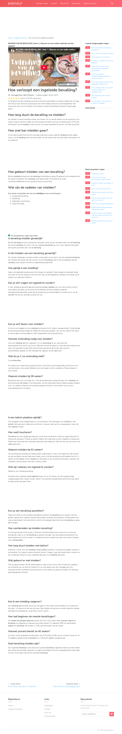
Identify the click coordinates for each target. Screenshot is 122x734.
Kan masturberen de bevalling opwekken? (101, 49)
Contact (47, 709)
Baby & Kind (64, 3)
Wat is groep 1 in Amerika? (101, 57)
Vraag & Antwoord (89, 3)
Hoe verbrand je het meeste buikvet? (101, 96)
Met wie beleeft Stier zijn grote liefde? (102, 222)
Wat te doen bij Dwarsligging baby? (66, 686)
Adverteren (48, 705)
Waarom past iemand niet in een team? (102, 193)
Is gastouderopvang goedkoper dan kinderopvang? (102, 208)
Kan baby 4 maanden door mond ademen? (102, 62)
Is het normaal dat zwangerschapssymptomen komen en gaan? (101, 76)
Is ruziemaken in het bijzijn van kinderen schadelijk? (102, 102)
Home (10, 38)
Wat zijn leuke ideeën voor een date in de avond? (102, 199)
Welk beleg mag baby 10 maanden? (22, 686)
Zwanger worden (42, 3)
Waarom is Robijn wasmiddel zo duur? (102, 184)
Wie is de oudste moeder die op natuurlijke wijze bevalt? (102, 83)
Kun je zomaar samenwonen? (101, 189)
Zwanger (54, 3)
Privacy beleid (49, 716)
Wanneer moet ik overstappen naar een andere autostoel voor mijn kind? (102, 215)
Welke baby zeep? (98, 174)
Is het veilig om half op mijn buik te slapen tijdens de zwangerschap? (102, 90)
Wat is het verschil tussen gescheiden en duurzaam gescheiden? (100, 68)
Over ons (47, 712)
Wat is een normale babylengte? (102, 204)
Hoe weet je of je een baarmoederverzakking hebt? (101, 178)
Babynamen (76, 3)
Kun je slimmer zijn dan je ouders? (103, 53)
